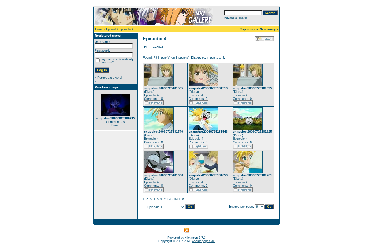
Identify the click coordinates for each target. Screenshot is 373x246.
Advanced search (236, 17)
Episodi (111, 29)
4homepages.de (203, 241)
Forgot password (109, 77)
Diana (149, 91)
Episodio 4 (151, 95)
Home (99, 29)
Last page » (175, 198)
